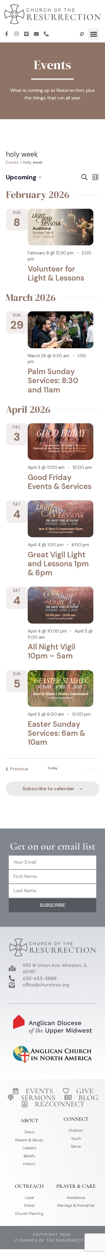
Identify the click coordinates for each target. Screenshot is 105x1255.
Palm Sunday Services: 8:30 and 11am (53, 380)
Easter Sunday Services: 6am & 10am (56, 733)
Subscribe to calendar (48, 789)
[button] (93, 34)
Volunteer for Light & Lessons (56, 273)
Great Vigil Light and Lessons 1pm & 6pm (58, 564)
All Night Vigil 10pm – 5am (51, 651)
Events (12, 162)
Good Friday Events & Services (60, 481)
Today (53, 768)
